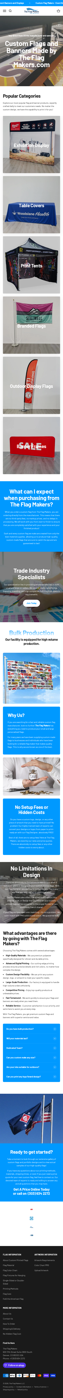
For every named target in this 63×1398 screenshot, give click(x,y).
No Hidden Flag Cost (12, 1334)
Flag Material (8, 1265)
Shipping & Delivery (11, 1329)
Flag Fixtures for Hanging (14, 1275)
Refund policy (22, 1389)
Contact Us (8, 1318)
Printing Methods (10, 1288)
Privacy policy (8, 1387)
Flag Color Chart (10, 1270)
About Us (7, 1313)
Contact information (23, 1387)
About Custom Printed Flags (15, 1260)
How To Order (9, 1324)
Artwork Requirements (44, 1260)
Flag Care (7, 1294)
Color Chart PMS (41, 1265)
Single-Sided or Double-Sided (13, 1282)
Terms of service (40, 1387)
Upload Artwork (41, 1270)
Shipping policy (9, 1389)
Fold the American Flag (13, 1299)
